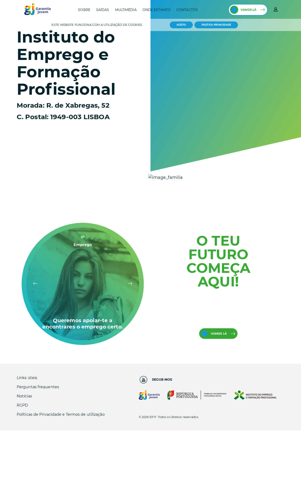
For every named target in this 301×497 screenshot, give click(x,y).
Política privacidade (216, 24)
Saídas (102, 10)
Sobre (84, 10)
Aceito (181, 24)
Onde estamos (156, 10)
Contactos (187, 10)
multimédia (126, 10)
